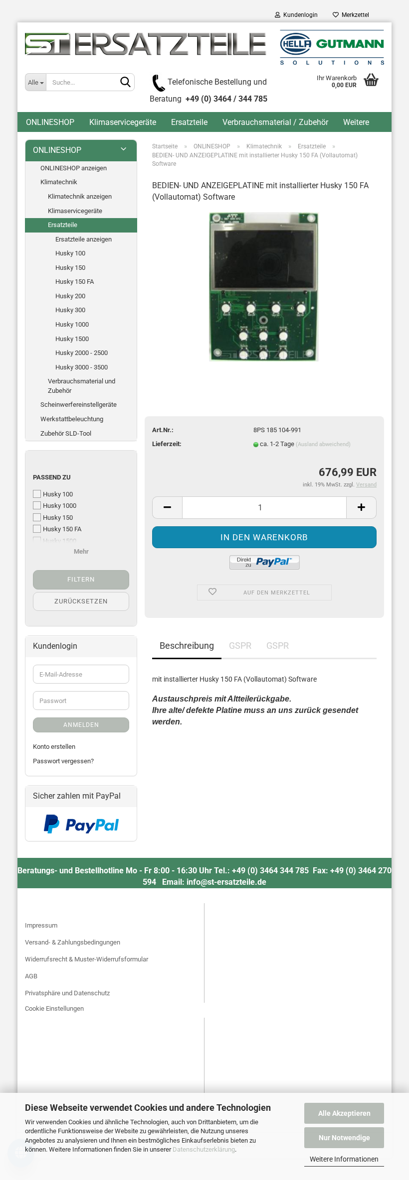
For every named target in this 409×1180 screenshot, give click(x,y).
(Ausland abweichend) (323, 444)
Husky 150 (70, 267)
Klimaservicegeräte (122, 122)
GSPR (240, 645)
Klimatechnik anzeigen (80, 196)
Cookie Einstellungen (54, 1008)
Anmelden (81, 724)
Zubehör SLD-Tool (65, 433)
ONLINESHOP (50, 122)
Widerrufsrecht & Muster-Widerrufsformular (86, 959)
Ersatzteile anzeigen (83, 239)
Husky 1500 (72, 339)
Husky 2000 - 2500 (81, 352)
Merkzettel (354, 14)
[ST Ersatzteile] (204, 47)
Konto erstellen (54, 746)
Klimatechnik (58, 182)
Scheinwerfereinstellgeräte (78, 404)
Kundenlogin (299, 14)
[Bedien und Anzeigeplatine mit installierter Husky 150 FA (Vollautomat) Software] (264, 286)
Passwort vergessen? (63, 761)
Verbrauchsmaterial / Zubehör (275, 122)
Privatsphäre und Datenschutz (67, 993)
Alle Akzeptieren (344, 1113)
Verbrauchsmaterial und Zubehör (81, 385)
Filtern (81, 579)
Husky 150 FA (74, 281)
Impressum (41, 925)
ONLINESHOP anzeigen (73, 168)
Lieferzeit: (167, 444)
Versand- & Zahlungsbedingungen (72, 942)
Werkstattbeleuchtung (71, 419)
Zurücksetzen (81, 601)
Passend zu (52, 477)
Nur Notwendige (344, 1138)
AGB (31, 976)
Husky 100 (70, 253)
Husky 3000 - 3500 (81, 367)
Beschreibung (187, 645)
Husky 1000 (72, 324)
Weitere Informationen (344, 1159)
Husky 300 (70, 310)
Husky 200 (70, 296)
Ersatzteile (189, 122)
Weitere (356, 122)
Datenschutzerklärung (204, 1149)
